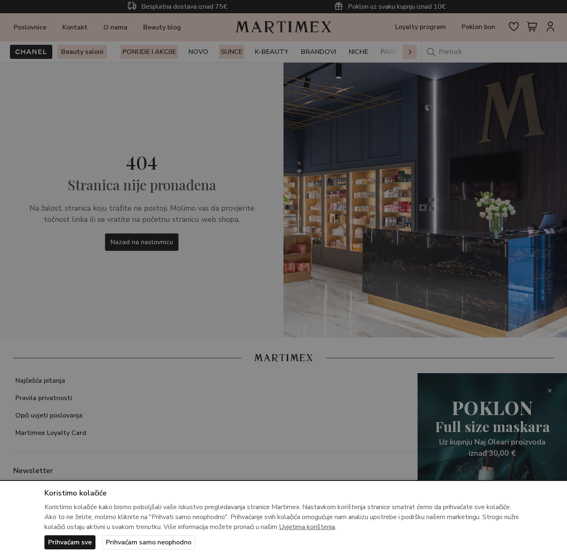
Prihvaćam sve (70, 542)
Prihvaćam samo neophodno (148, 542)
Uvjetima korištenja (307, 527)
